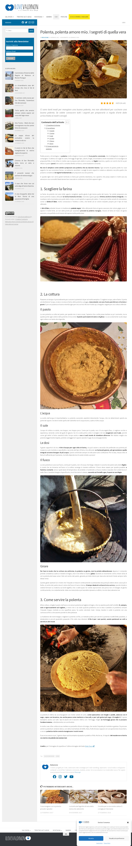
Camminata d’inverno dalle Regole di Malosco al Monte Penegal (24, 75)
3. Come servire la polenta (52, 147)
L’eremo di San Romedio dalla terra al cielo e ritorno (24, 162)
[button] (128, 822)
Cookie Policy (99, 843)
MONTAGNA (38, 17)
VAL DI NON (8, 17)
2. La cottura (50, 128)
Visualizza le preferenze (116, 838)
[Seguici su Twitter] (26, 22)
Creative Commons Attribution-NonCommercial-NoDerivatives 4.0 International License (19, 221)
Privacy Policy (107, 843)
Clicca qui (77, 772)
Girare (51, 144)
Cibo (123, 22)
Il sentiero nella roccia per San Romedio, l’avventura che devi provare (24, 100)
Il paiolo (52, 131)
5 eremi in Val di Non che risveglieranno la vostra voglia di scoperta (24, 150)
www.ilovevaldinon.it (24, 217)
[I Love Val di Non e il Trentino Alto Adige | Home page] (21, 7)
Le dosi (52, 138)
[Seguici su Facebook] (23, 22)
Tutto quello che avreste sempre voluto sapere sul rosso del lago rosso (24, 112)
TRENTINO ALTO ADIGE (24, 17)
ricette (57, 756)
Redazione (45, 37)
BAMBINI (49, 17)
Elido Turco (89, 746)
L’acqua (52, 133)
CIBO (56, 17)
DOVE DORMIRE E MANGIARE (79, 17)
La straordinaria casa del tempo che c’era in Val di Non (24, 87)
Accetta (91, 838)
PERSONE (64, 17)
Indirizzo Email (10, 51)
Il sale (51, 136)
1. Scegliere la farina (53, 125)
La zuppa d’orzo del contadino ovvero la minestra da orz (24, 137)
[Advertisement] (89, 7)
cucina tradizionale (49, 756)
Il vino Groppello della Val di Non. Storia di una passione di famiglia (24, 196)
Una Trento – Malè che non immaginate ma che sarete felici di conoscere (24, 125)
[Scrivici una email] (33, 22)
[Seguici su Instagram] (29, 22)
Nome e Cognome (12, 45)
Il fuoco (52, 141)
